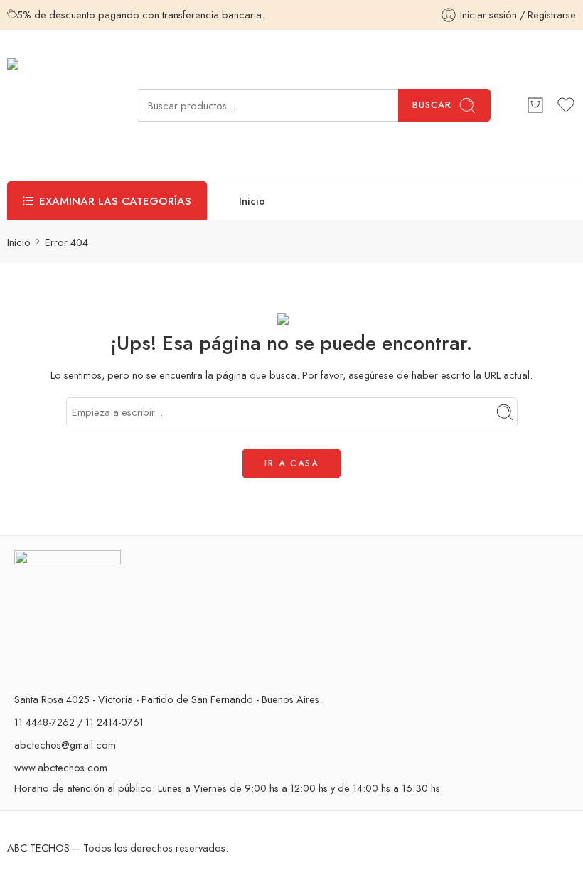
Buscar (431, 105)
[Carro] (535, 105)
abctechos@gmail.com (65, 744)
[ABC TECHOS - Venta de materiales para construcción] (54, 105)
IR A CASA (291, 463)
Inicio (252, 200)
